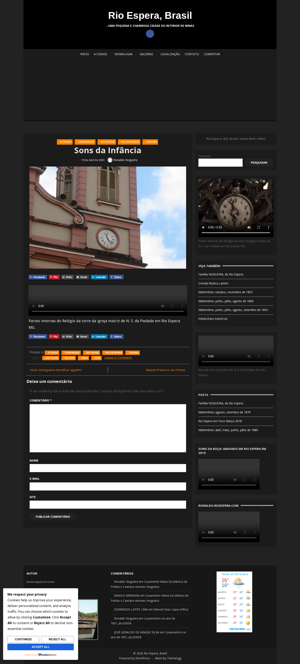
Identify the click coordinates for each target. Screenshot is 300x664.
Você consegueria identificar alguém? (56, 370)
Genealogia (123, 54)
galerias (146, 54)
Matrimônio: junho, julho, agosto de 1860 (225, 301)
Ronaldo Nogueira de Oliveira (40, 581)
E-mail (35, 479)
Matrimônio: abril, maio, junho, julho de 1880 (228, 430)
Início (84, 54)
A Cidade (65, 141)
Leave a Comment (118, 357)
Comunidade (86, 141)
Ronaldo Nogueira (125, 160)
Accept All (41, 646)
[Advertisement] (150, 89)
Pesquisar (204, 156)
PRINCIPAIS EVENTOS (213, 319)
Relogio (69, 358)
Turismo (151, 141)
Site (33, 497)
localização (170, 54)
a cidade (100, 54)
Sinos (84, 358)
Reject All (57, 639)
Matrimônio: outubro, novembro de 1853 (225, 292)
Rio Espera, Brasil (150, 15)
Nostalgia (52, 358)
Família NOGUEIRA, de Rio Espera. (221, 274)
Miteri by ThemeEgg (168, 658)
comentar (212, 54)
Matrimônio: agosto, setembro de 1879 (224, 412)
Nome (34, 460)
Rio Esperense (130, 141)
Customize (23, 639)
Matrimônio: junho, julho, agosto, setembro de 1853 (233, 310)
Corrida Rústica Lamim (213, 283)
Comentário (41, 400)
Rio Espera (108, 141)
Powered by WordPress (134, 658)
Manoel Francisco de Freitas (165, 370)
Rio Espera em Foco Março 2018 (220, 421)
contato (192, 54)
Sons (97, 358)
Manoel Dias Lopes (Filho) (171, 609)
